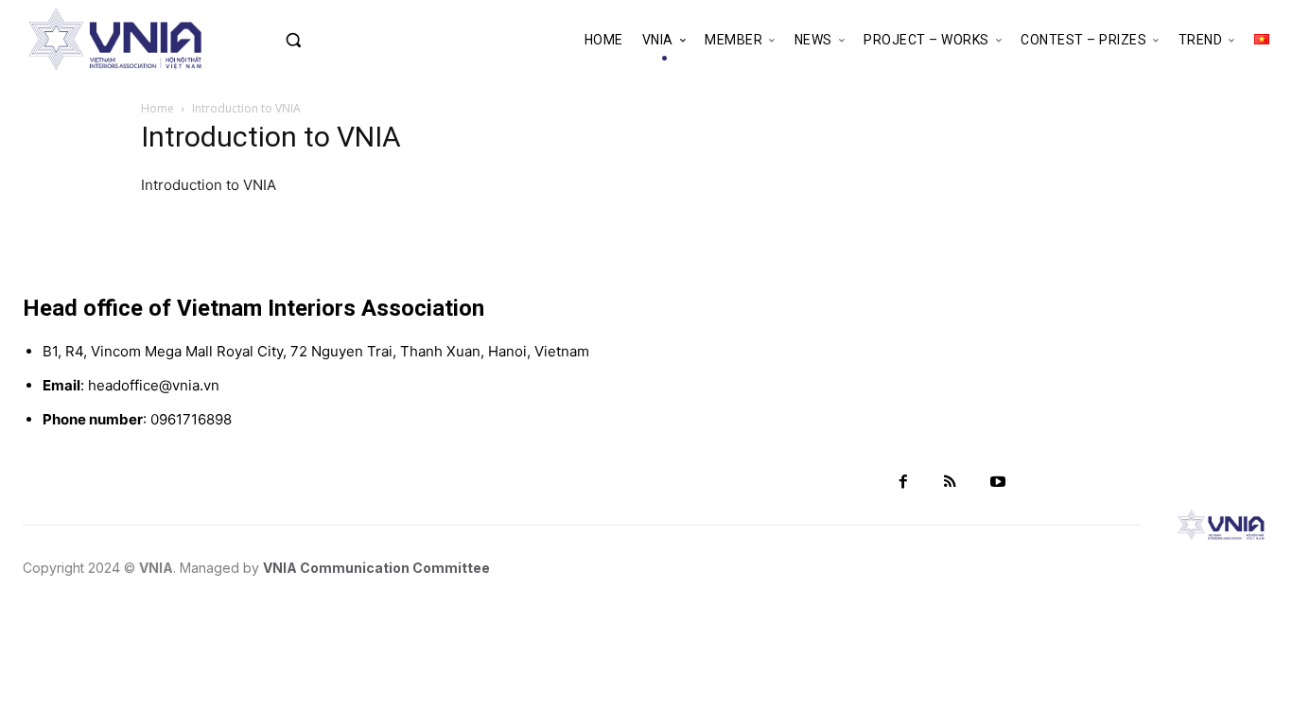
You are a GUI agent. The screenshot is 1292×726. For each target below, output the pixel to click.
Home (157, 108)
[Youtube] (998, 482)
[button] (330, 40)
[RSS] (950, 482)
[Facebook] (903, 482)
